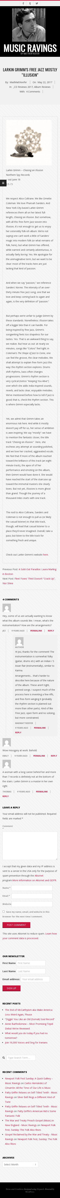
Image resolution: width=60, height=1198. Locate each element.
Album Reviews (42, 86)
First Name (9, 963)
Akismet (39, 875)
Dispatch (40, 1189)
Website (6, 904)
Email (6, 896)
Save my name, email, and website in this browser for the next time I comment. (26, 914)
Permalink (36, 630)
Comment (6, 827)
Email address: (11, 979)
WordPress (29, 1191)
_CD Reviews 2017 (23, 86)
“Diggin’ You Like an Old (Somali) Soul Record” (29, 1019)
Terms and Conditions (15, 1189)
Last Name (9, 971)
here (45, 554)
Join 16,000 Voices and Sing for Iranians (26, 1042)
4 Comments (33, 91)
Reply (51, 630)
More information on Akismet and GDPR (34, 880)
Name (6, 888)
